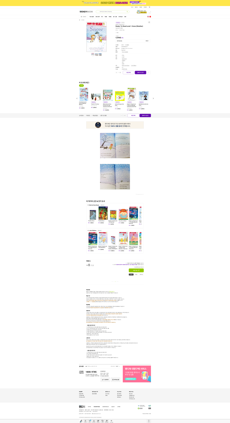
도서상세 (82, 19)
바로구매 (128, 72)
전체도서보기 (102, 205)
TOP (149, 421)
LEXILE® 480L (122, 30)
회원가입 (136, 7)
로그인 (132, 7)
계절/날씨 (123, 60)
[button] (149, 13)
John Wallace (133, 65)
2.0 (122, 67)
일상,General (124, 58)
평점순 (136, 274)
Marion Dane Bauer (125, 65)
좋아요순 (141, 274)
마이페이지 (145, 7)
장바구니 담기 (140, 72)
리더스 (123, 55)
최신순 (131, 274)
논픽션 (123, 63)
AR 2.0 (117, 30)
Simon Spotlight (125, 51)
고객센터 (140, 7)
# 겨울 (81, 85)
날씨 (123, 62)
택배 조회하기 (111, 291)
